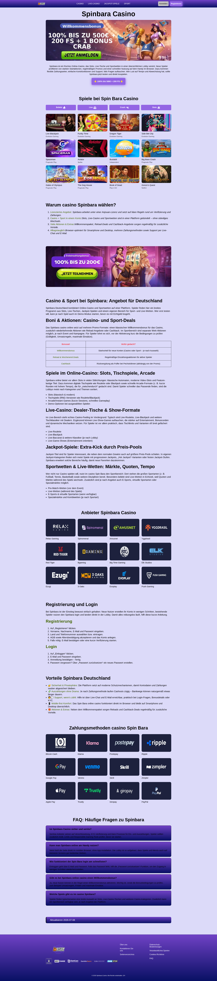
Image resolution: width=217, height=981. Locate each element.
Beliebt (59, 107)
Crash (122, 107)
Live (91, 107)
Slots (154, 107)
